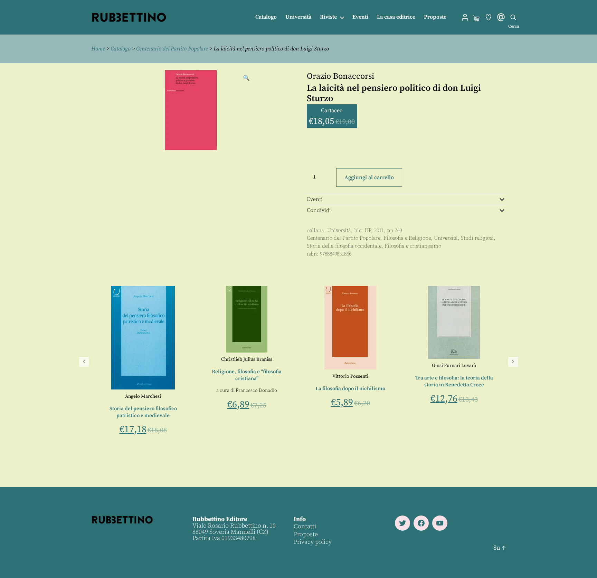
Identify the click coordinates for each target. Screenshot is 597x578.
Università (298, 17)
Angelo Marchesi (202, 396)
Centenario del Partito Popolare (172, 48)
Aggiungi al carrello (369, 177)
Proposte (435, 17)
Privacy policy (313, 542)
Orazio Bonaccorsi (340, 76)
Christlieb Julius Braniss (305, 359)
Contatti (305, 526)
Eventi (360, 17)
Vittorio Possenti (409, 376)
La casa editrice (396, 17)
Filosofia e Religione (407, 238)
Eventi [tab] (315, 199)
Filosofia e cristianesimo (413, 246)
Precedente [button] (84, 362)
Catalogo (266, 17)
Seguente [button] (513, 362)
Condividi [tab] (319, 210)
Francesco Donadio (315, 390)
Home (98, 48)
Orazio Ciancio (98, 396)
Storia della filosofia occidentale (344, 246)
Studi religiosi (477, 238)
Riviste (328, 17)
